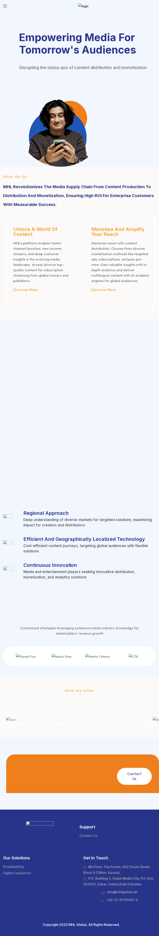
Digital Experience (17, 873)
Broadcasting (13, 867)
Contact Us (88, 836)
